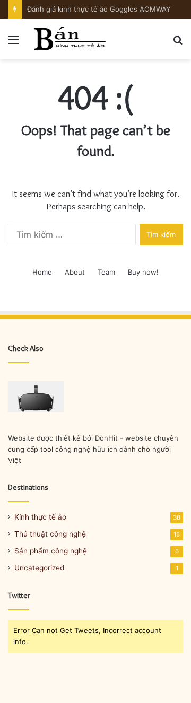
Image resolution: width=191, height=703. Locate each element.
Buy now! (143, 272)
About (75, 272)
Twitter (19, 595)
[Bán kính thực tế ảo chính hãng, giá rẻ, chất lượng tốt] (69, 39)
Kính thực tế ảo (40, 517)
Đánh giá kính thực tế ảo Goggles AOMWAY (99, 9)
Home (42, 272)
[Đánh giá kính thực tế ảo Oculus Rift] (36, 396)
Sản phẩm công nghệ (50, 551)
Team (106, 272)
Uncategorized (39, 568)
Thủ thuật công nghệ (50, 534)
